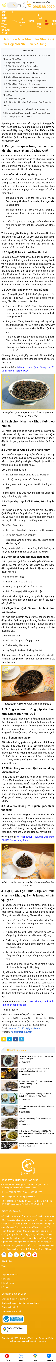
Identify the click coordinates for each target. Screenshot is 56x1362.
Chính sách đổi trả (9, 1307)
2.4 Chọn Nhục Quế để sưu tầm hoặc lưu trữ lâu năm (28, 88)
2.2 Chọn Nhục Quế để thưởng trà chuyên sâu (25, 80)
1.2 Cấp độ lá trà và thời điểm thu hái (21, 66)
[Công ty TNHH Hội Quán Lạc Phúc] (28, 1167)
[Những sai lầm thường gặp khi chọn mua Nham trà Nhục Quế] (28, 861)
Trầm (3, 1266)
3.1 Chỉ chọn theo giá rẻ (15, 98)
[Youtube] (28, 1254)
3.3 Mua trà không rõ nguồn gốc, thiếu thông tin (26, 109)
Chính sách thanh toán (11, 1311)
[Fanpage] (3, 1254)
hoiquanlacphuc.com (21, 1032)
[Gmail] (34, 1254)
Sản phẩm (5, 1278)
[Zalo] (10, 1254)
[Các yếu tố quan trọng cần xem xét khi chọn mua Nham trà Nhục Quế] (28, 392)
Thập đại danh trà (9, 1274)
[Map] (16, 1254)
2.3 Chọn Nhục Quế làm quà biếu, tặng (22, 84)
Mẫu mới (5, 1287)
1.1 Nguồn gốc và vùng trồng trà (19, 62)
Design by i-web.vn (37, 1341)
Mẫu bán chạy (7, 1283)
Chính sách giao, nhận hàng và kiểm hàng (20, 1303)
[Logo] (4, 5)
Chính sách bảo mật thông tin (14, 1298)
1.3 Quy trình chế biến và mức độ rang (21, 70)
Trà (2, 1270)
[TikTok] (22, 1254)
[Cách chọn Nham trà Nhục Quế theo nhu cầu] (28, 683)
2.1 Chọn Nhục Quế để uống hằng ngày (22, 77)
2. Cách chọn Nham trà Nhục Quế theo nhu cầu (24, 73)
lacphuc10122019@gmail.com (24, 1028)
